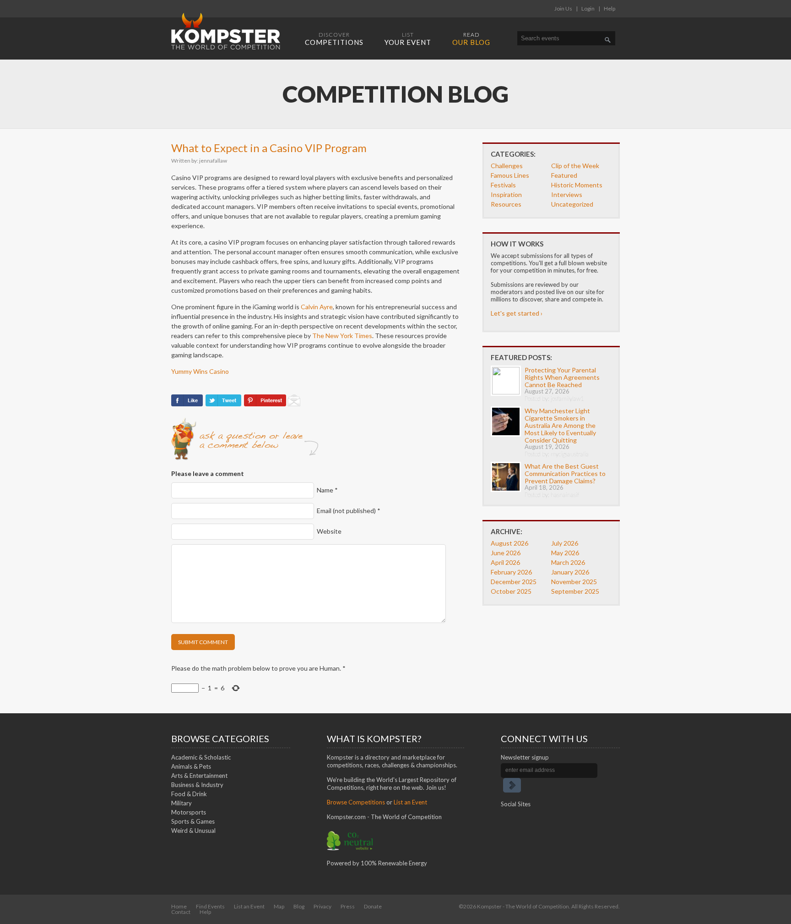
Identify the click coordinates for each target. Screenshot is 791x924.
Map (279, 906)
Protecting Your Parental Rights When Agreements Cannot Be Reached (562, 377)
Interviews (566, 194)
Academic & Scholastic (201, 757)
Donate (373, 906)
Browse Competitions (356, 802)
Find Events (210, 906)
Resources (506, 204)
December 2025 (513, 581)
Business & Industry (197, 784)
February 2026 (511, 572)
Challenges (507, 165)
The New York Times (342, 335)
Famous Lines (510, 175)
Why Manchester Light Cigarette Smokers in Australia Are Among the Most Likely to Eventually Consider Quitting (560, 425)
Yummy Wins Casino (200, 371)
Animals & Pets (191, 766)
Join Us (563, 8)
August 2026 (509, 543)
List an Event (410, 802)
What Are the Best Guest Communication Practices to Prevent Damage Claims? (565, 473)
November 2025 (574, 581)
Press (348, 906)
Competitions (334, 38)
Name (327, 490)
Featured (564, 175)
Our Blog (471, 38)
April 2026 (505, 562)
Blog (298, 906)
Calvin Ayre (317, 307)
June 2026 (505, 553)
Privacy (322, 906)
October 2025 (511, 591)
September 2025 (575, 591)
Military (181, 803)
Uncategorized (572, 204)
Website (329, 531)
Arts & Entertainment (199, 775)
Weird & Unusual (193, 830)
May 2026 (565, 553)
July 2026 (564, 543)
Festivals (503, 185)
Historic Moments (576, 185)
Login (588, 8)
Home (179, 906)
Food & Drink (189, 794)
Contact (180, 911)
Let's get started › (516, 313)
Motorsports (188, 812)
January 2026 (570, 572)
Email (348, 510)
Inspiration (506, 194)
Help (609, 8)
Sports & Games (193, 821)
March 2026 (568, 562)
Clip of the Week (575, 165)
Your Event (408, 38)
